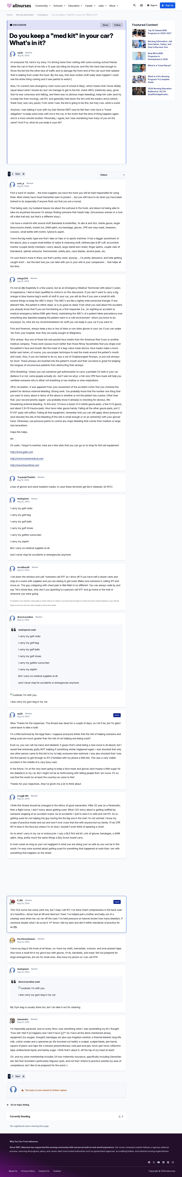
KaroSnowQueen (26, 939)
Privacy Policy (28, 1171)
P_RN (20, 900)
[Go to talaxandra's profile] (12, 1020)
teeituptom (23, 498)
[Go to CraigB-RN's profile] (12, 797)
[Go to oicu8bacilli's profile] (12, 568)
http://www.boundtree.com (24, 465)
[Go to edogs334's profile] (12, 279)
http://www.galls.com (21, 452)
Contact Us (44, 1171)
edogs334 (22, 278)
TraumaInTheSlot (26, 477)
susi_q (20, 183)
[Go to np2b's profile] (12, 54)
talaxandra (22, 1019)
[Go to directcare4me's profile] (12, 618)
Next (17, 174)
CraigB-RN (22, 796)
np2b (20, 52)
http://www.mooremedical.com (27, 458)
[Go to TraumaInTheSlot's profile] (12, 478)
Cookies (57, 1171)
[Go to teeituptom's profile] (12, 500)
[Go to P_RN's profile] (12, 901)
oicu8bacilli (23, 567)
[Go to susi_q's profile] (12, 184)
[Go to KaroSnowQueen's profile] (12, 940)
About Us (13, 1171)
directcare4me (25, 617)
